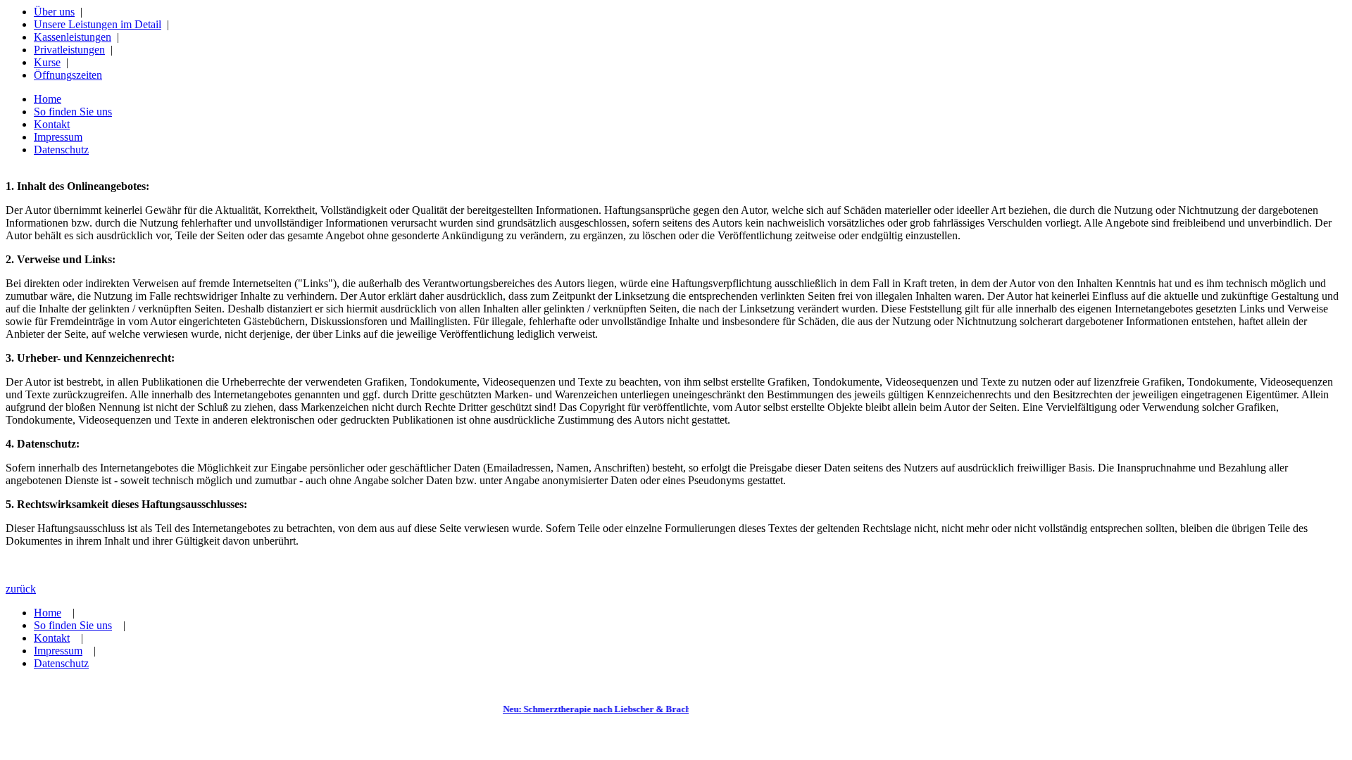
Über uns (54, 12)
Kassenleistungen (72, 37)
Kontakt (52, 124)
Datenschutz (61, 150)
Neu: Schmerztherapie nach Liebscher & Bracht (592, 709)
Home (47, 99)
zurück (21, 589)
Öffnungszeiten (68, 75)
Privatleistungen (69, 50)
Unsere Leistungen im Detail (97, 24)
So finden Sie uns (73, 112)
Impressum (58, 137)
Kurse (47, 62)
